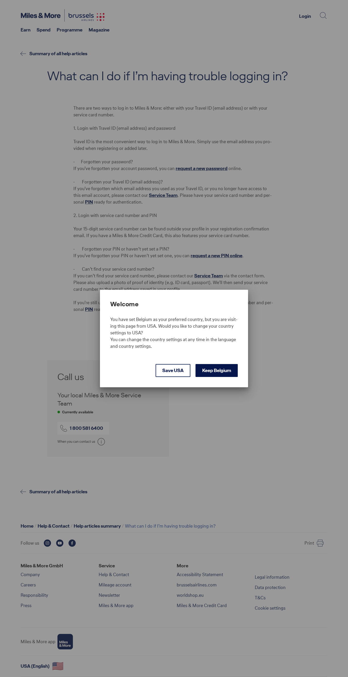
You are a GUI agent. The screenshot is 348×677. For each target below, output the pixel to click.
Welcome (124, 304)
